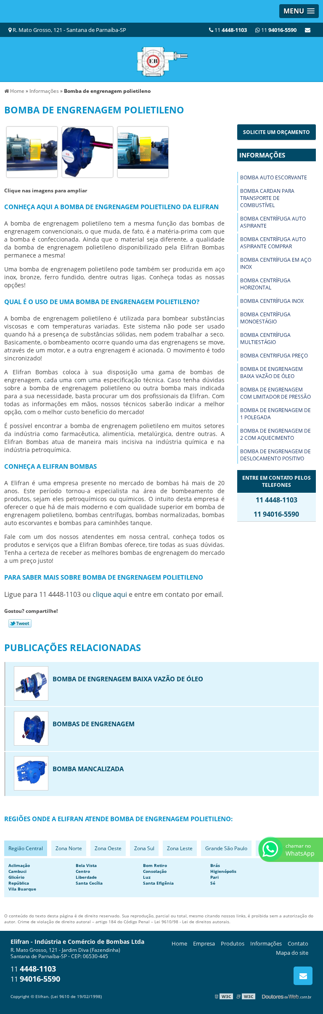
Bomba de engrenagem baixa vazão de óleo (271, 372)
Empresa (204, 943)
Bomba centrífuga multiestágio (265, 338)
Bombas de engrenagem (94, 724)
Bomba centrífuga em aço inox (275, 263)
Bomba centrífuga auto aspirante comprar (273, 243)
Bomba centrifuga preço (274, 355)
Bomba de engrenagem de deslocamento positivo (275, 455)
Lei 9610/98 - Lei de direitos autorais (191, 922)
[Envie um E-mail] (307, 30)
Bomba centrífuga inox (272, 301)
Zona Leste (180, 848)
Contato (298, 943)
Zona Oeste (108, 848)
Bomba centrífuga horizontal (265, 284)
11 (278, 30)
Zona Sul (144, 848)
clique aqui (110, 594)
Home (179, 943)
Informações (262, 155)
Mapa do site (292, 952)
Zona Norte (69, 848)
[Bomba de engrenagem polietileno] (32, 151)
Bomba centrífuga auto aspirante (273, 222)
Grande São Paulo (226, 848)
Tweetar (20, 623)
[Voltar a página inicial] (161, 58)
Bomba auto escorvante (273, 177)
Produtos (232, 943)
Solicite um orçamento (276, 132)
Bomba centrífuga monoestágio (265, 318)
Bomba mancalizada (88, 768)
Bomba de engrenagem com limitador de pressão (275, 393)
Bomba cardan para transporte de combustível (267, 198)
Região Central (25, 848)
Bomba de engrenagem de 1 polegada (275, 414)
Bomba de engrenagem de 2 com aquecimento (275, 434)
